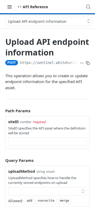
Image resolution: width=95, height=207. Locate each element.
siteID (13, 121)
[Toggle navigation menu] (9, 6)
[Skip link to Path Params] (1, 110)
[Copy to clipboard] (88, 63)
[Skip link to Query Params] (1, 160)
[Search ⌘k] (88, 6)
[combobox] (47, 141)
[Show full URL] (82, 63)
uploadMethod (21, 171)
